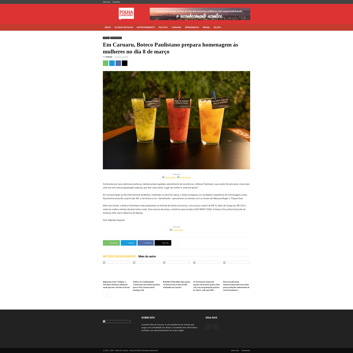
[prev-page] (104, 295)
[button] (247, 27)
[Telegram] (112, 63)
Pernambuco (192, 27)
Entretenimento (146, 27)
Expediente (116, 2)
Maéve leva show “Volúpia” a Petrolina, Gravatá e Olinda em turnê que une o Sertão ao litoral (116, 284)
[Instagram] (248, 2)
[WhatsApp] (105, 63)
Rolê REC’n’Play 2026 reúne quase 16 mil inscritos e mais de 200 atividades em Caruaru (176, 284)
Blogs (217, 27)
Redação (109, 57)
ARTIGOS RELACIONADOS (119, 256)
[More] (131, 63)
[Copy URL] (124, 63)
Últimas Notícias (124, 27)
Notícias (106, 38)
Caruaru (176, 27)
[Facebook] (243, 2)
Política (163, 27)
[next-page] (109, 295)
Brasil (206, 27)
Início (108, 27)
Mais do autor (147, 256)
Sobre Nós (106, 2)
